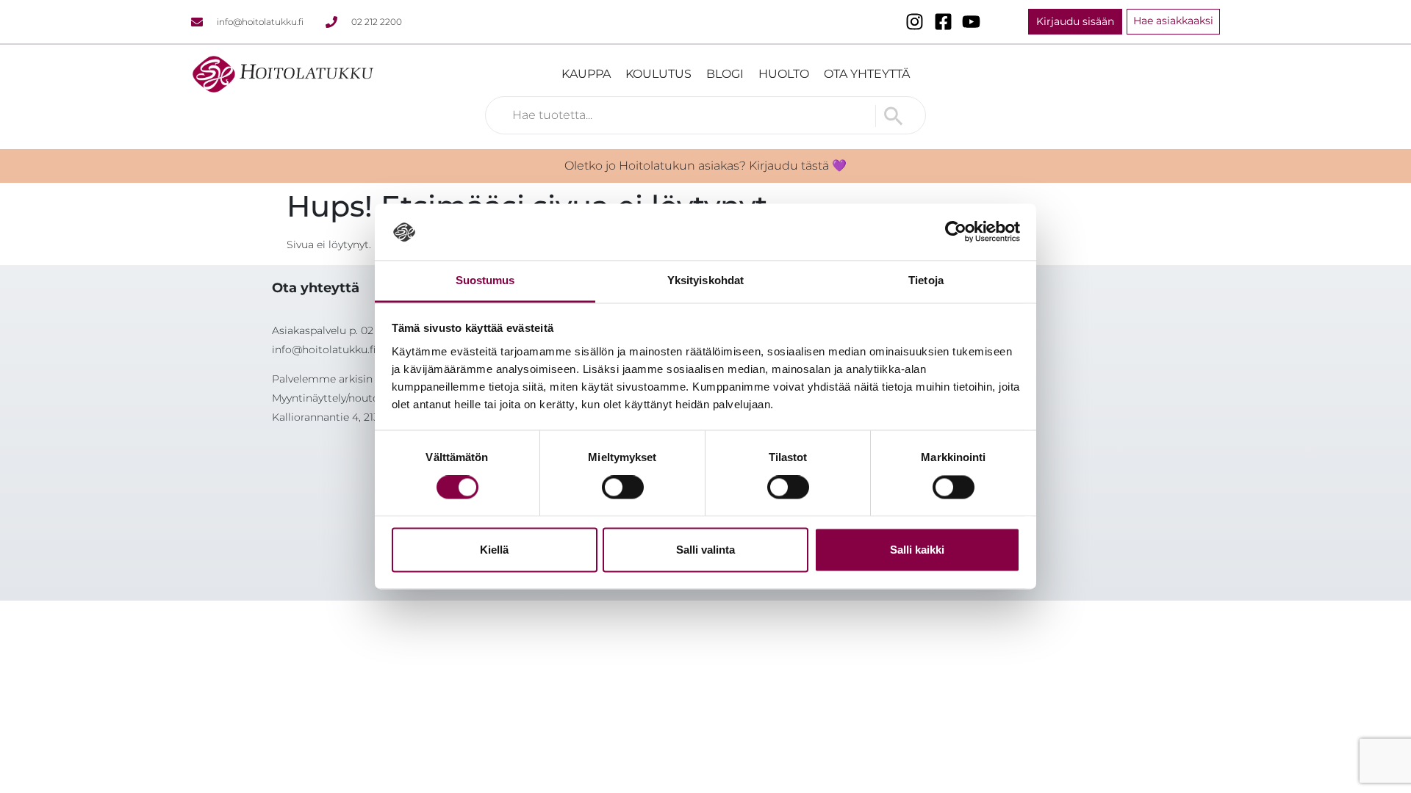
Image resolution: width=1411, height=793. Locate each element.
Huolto (783, 74)
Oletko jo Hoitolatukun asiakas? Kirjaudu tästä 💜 (705, 166)
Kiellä (494, 549)
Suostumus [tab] (485, 280)
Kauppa (586, 74)
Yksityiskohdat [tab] (705, 280)
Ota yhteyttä (867, 74)
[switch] (623, 487)
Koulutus (658, 74)
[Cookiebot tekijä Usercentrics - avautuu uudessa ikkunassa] (955, 232)
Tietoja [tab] (926, 280)
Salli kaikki (917, 549)
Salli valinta (705, 549)
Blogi (725, 74)
